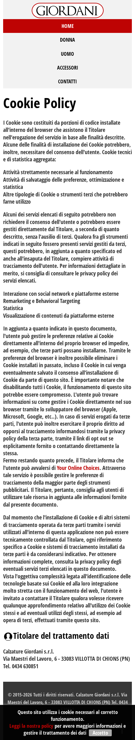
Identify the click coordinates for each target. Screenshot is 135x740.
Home (68, 26)
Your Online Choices (78, 468)
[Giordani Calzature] (67, 9)
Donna (67, 39)
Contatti (67, 81)
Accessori (67, 67)
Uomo (67, 53)
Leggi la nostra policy (31, 725)
